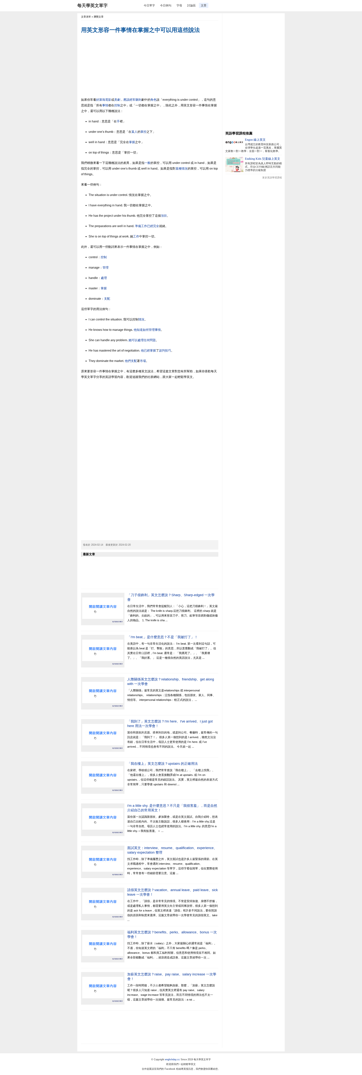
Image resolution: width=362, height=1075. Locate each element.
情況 (141, 319)
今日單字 (149, 5)
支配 (107, 298)
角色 (153, 99)
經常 (132, 99)
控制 (117, 105)
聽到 (138, 99)
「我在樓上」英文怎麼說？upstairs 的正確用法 (162, 764)
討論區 (191, 5)
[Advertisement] (149, 65)
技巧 (168, 350)
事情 (105, 105)
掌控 (143, 131)
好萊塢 (100, 99)
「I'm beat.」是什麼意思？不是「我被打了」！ (162, 637)
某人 (134, 131)
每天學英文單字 (92, 5)
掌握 (132, 142)
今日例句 (165, 5)
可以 (135, 340)
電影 (108, 99)
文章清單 (86, 16)
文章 (203, 5)
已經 (150, 226)
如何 (146, 329)
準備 (138, 226)
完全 (156, 226)
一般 (147, 162)
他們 (128, 360)
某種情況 (182, 168)
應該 (126, 99)
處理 (104, 278)
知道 (140, 329)
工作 (144, 226)
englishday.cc (172, 1059)
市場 (143, 360)
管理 (106, 267)
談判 (162, 350)
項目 (164, 215)
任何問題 (150, 340)
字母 (179, 5)
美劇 (117, 99)
